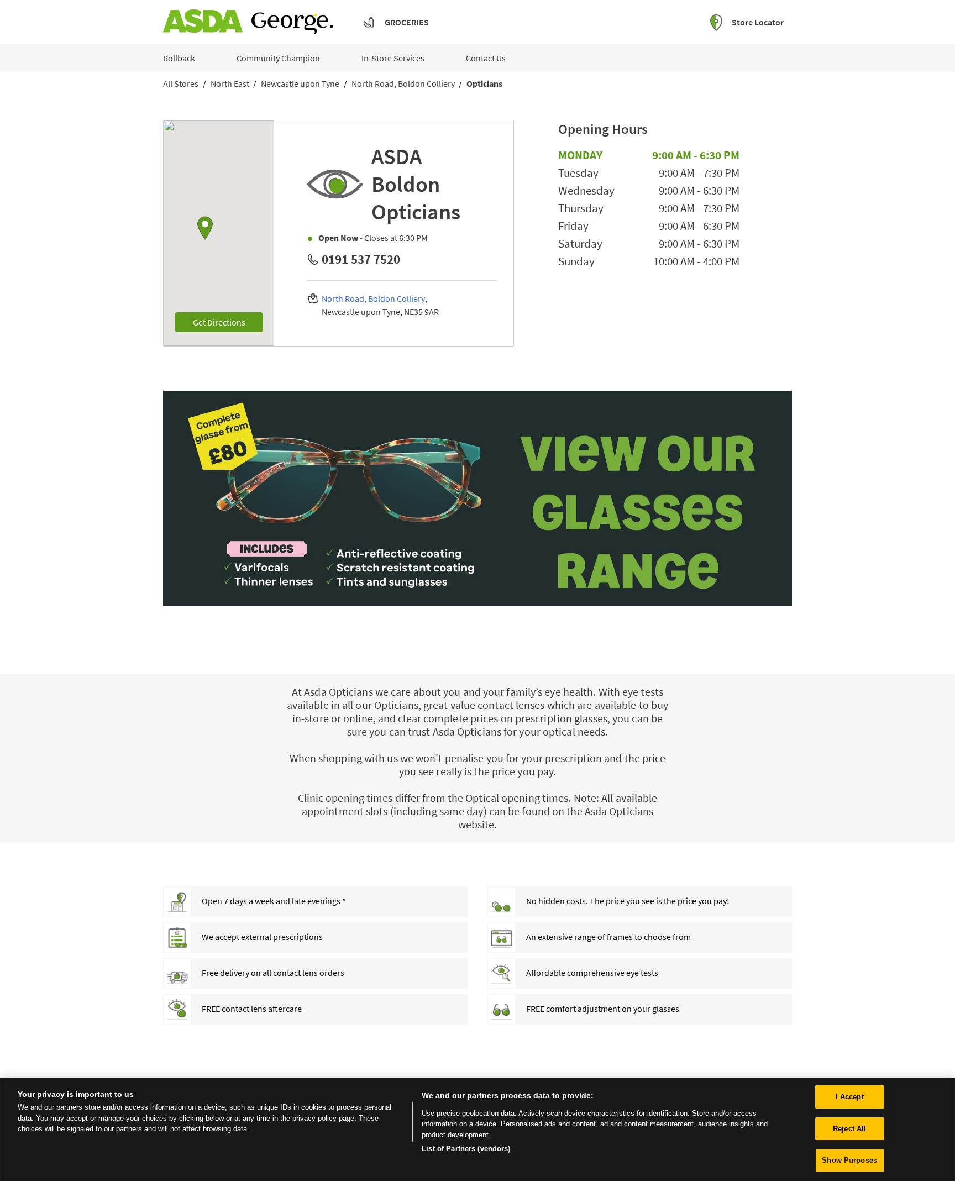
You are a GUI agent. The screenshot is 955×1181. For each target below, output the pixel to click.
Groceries (407, 22)
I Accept (850, 1097)
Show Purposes (849, 1160)
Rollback (179, 58)
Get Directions (228, 322)
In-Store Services (392, 58)
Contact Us (486, 58)
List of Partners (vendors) (466, 1149)
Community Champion (278, 58)
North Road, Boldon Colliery (373, 298)
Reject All (849, 1129)
